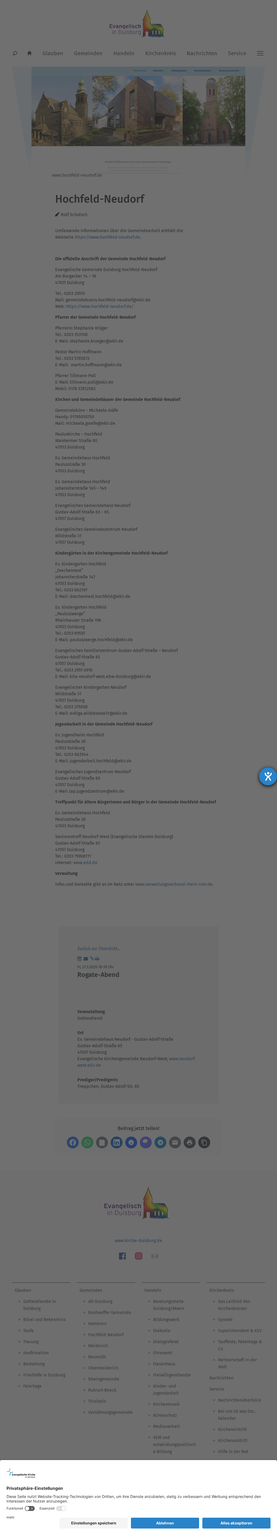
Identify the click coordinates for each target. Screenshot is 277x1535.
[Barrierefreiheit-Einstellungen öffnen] (268, 776)
